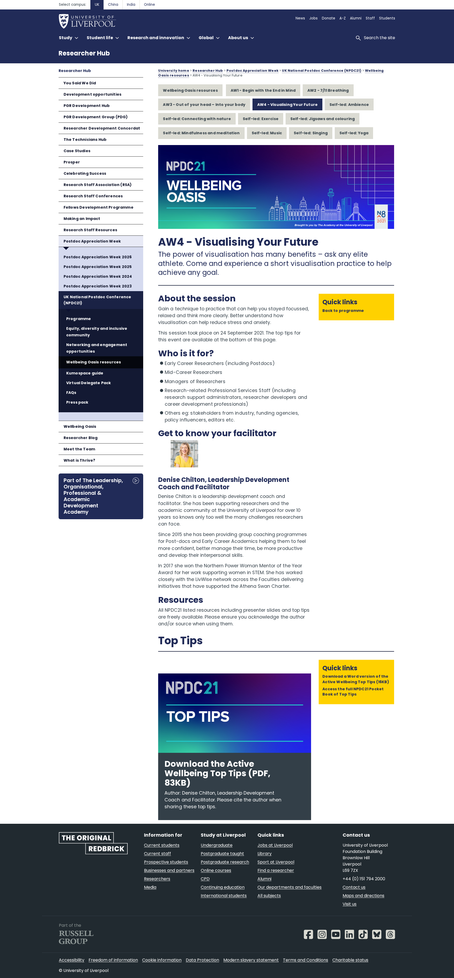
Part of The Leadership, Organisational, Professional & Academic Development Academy (93, 496)
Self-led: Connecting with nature (197, 118)
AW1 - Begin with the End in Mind (263, 90)
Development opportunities (92, 94)
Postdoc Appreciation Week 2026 (98, 257)
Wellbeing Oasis (80, 426)
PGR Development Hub (87, 105)
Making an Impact (82, 218)
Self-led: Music (267, 133)
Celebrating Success (85, 173)
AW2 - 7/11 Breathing (328, 90)
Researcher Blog (81, 437)
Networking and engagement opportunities (96, 348)
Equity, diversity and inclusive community (96, 332)
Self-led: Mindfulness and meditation (201, 133)
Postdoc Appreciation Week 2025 (98, 266)
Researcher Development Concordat (102, 128)
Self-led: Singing (311, 133)
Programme (78, 318)
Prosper (72, 162)
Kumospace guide (85, 373)
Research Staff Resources (90, 230)
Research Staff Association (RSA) (98, 184)
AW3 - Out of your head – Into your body (204, 104)
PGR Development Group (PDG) (96, 117)
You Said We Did (80, 83)
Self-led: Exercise (260, 118)
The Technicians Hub (85, 139)
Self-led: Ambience (349, 104)
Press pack (77, 402)
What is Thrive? (79, 460)
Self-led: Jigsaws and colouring (322, 118)
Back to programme (343, 310)
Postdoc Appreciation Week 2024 (98, 276)
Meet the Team (79, 449)
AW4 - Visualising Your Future (287, 104)
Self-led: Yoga (353, 133)
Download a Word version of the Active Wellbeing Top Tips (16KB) (355, 679)
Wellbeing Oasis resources (93, 362)
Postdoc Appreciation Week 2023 (98, 286)
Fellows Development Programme (98, 207)
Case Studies (77, 150)
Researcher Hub (84, 53)
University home (173, 70)
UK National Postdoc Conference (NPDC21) (97, 300)
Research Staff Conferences (93, 196)
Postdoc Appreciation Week (92, 241)
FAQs (71, 392)
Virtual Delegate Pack (88, 382)
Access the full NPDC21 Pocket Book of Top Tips (353, 691)
